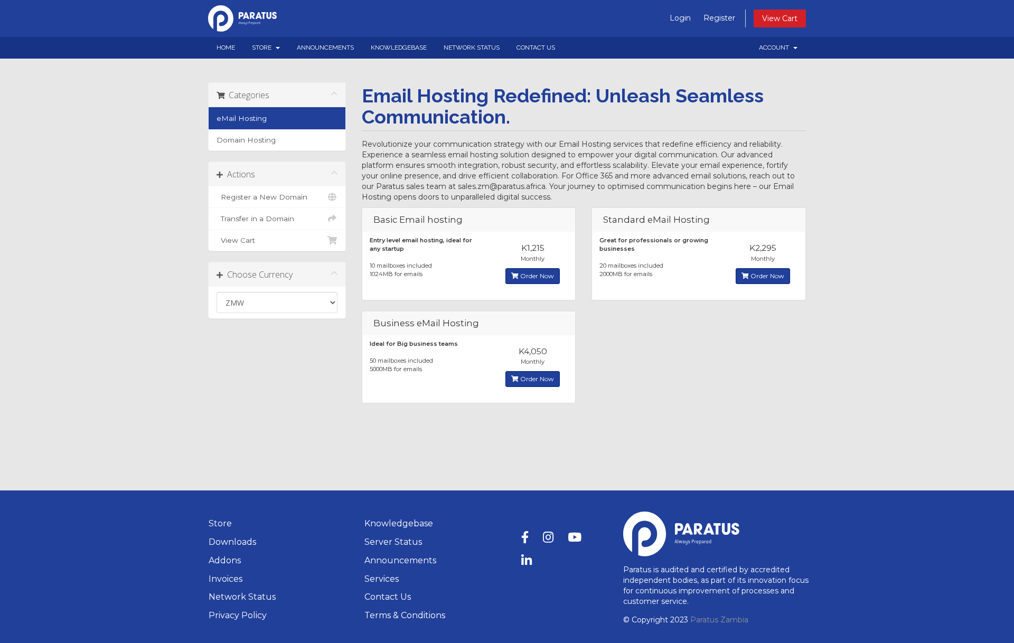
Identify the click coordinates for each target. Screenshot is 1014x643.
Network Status (472, 47)
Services (381, 579)
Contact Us (536, 47)
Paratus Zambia (719, 620)
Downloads (232, 542)
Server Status (393, 542)
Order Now (536, 276)
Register (719, 18)
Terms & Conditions (404, 615)
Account (775, 47)
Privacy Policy (238, 615)
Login (680, 18)
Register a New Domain (262, 197)
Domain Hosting (246, 140)
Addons (225, 560)
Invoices (225, 579)
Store (263, 47)
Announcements (325, 47)
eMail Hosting (242, 118)
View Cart (779, 18)
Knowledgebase (399, 47)
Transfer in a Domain (255, 218)
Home (226, 47)
